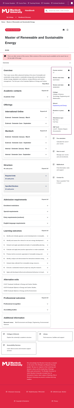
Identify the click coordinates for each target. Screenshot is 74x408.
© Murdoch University (14, 392)
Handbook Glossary (24, 17)
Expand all (45, 90)
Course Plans (22, 3)
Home (3, 22)
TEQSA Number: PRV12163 (36, 392)
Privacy (56, 401)
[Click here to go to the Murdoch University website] (12, 11)
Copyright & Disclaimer (22, 401)
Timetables (46, 3)
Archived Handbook (58, 3)
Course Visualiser (10, 3)
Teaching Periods (35, 3)
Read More (45, 84)
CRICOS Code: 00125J (59, 392)
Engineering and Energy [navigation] (60, 105)
